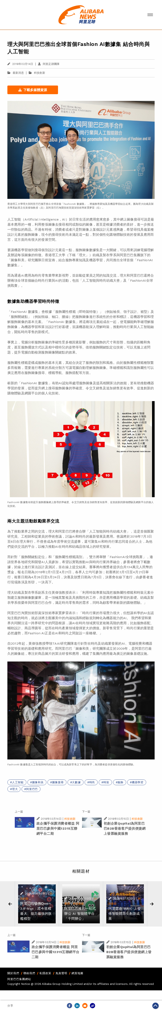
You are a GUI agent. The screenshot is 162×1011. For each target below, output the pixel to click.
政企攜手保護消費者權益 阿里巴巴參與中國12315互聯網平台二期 (58, 828)
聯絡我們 (29, 973)
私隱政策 (45, 973)
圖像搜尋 (58, 782)
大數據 (76, 782)
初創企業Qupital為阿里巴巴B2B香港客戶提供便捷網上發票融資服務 (125, 828)
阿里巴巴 (32, 789)
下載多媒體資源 (35, 90)
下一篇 (86, 811)
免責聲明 (61, 973)
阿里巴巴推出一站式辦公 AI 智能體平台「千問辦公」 (80, 914)
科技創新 (39, 72)
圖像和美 (38, 782)
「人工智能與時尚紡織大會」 (101, 281)
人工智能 (18, 782)
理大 (15, 789)
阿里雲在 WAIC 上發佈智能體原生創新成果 (124, 914)
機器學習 (137, 782)
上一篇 (19, 811)
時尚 (92, 782)
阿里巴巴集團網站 (19, 979)
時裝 (106, 782)
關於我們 (13, 973)
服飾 (120, 782)
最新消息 (18, 72)
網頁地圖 (77, 973)
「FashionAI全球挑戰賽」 (126, 557)
